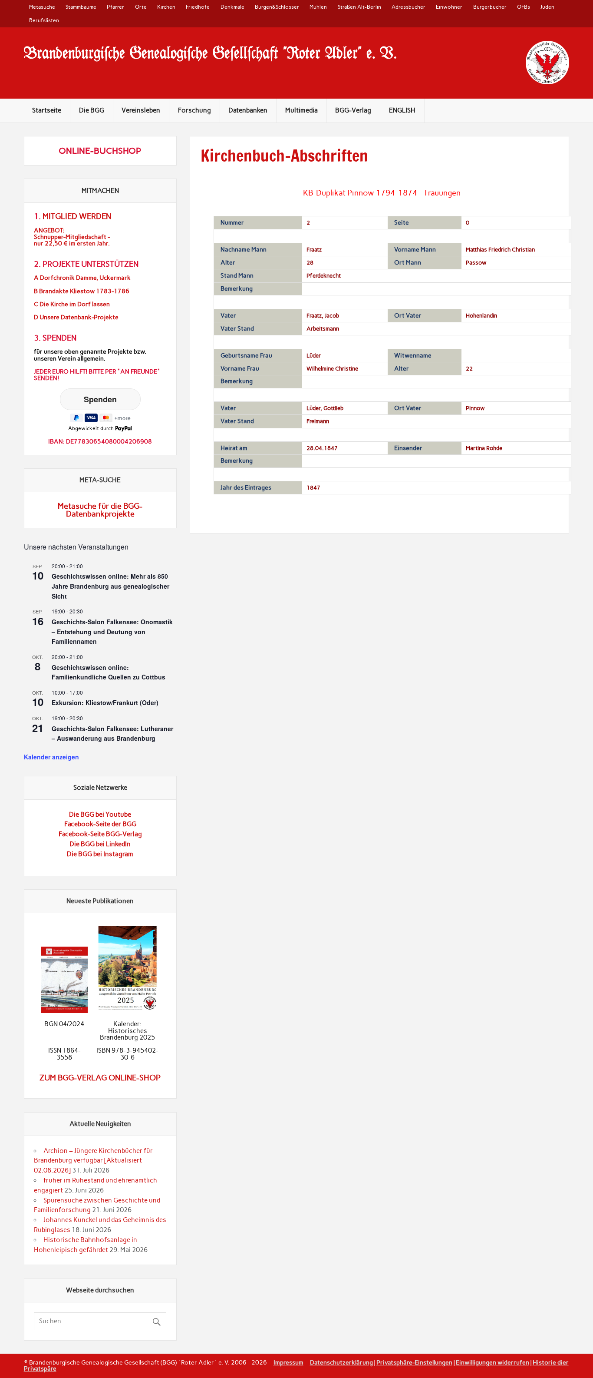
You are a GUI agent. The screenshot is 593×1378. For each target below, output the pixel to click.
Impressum (288, 1362)
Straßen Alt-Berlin (359, 6)
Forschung (194, 110)
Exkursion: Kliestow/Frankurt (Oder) (105, 702)
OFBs (523, 6)
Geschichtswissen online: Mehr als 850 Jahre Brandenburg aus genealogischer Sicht (110, 586)
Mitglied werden (77, 216)
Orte (141, 6)
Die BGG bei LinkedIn (100, 844)
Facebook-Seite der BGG (100, 824)
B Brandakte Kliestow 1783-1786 (81, 291)
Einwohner (449, 6)
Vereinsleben (141, 110)
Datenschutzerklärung (341, 1362)
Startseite (46, 110)
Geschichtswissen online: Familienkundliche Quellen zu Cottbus (108, 672)
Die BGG (91, 110)
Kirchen (166, 6)
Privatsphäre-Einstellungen (414, 1362)
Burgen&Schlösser (277, 6)
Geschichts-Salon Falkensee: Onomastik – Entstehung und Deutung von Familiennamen (112, 631)
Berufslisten (44, 20)
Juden (547, 6)
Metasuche (42, 6)
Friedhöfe (198, 6)
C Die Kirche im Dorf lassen (72, 304)
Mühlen (318, 6)
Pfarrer (115, 6)
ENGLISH (402, 110)
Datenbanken (247, 110)
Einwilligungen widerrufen (492, 1362)
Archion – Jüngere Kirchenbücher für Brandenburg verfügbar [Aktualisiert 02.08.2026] (93, 1161)
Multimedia (301, 110)
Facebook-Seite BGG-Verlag (100, 834)
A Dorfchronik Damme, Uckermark (82, 278)
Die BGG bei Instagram (100, 854)
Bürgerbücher (490, 6)
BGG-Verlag (353, 110)
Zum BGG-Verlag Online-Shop (100, 1078)
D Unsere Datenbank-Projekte (76, 317)
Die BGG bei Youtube (100, 814)
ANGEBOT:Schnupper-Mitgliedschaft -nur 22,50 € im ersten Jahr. (72, 237)
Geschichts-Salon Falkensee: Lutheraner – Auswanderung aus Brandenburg (112, 733)
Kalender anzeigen (51, 756)
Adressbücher (408, 6)
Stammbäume (81, 6)
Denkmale (232, 6)
